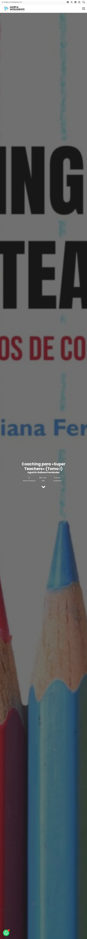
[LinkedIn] (75, 2)
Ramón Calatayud (29, 481)
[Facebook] (68, 2)
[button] (84, 8)
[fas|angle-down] (43, 487)
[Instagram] (79, 2)
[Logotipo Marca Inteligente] (13, 8)
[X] (72, 2)
